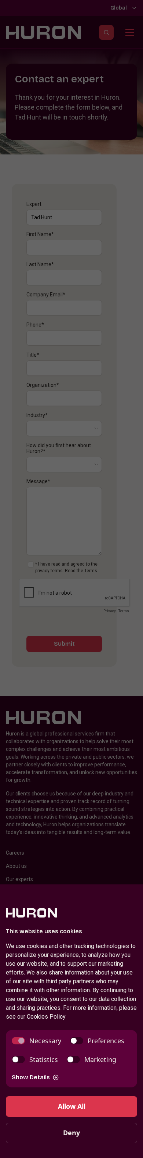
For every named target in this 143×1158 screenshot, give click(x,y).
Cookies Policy (46, 1016)
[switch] (36, 1041)
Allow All (71, 1106)
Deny (71, 1132)
